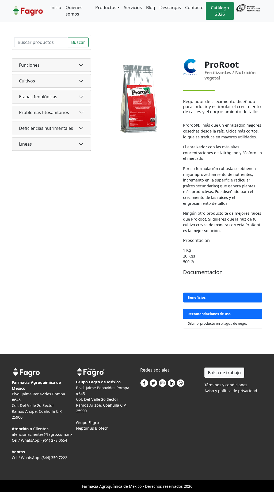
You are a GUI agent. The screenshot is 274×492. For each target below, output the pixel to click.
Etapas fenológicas (38, 97)
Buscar (78, 42)
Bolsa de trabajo (224, 373)
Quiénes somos (74, 11)
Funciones (29, 65)
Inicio (55, 7)
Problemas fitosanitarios (44, 112)
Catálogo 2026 (220, 11)
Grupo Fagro (87, 422)
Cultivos (27, 81)
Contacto (194, 7)
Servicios (133, 7)
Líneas (25, 144)
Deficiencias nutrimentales (46, 128)
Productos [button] (105, 7)
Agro (103, 486)
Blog (150, 7)
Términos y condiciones (225, 384)
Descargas (170, 7)
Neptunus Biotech (92, 428)
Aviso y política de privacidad (230, 390)
